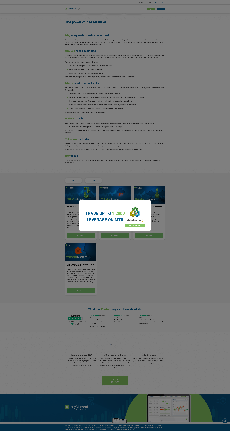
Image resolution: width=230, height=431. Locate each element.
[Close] (149, 202)
